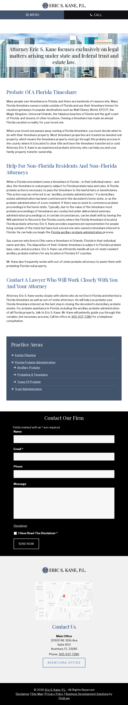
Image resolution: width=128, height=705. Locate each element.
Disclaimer (20, 526)
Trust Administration (28, 389)
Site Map (37, 694)
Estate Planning (25, 355)
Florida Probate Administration (35, 362)
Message (20, 484)
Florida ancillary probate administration (77, 232)
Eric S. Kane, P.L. (55, 689)
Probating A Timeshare (32, 374)
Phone (18, 466)
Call (98, 15)
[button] (32, 14)
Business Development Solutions (87, 694)
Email (18, 449)
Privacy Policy (54, 694)
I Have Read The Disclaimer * (38, 533)
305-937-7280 (81, 316)
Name (18, 431)
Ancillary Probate (28, 367)
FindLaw (64, 698)
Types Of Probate (29, 382)
